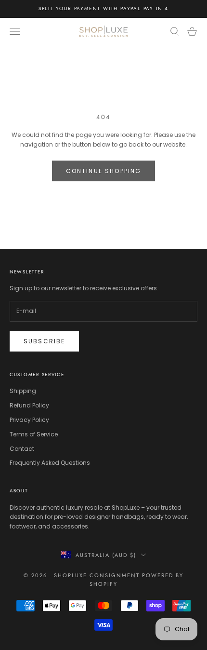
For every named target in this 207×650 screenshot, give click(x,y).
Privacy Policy (29, 420)
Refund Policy (29, 405)
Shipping (23, 391)
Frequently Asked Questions (50, 463)
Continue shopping (104, 171)
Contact (22, 449)
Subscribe (44, 341)
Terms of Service (34, 434)
